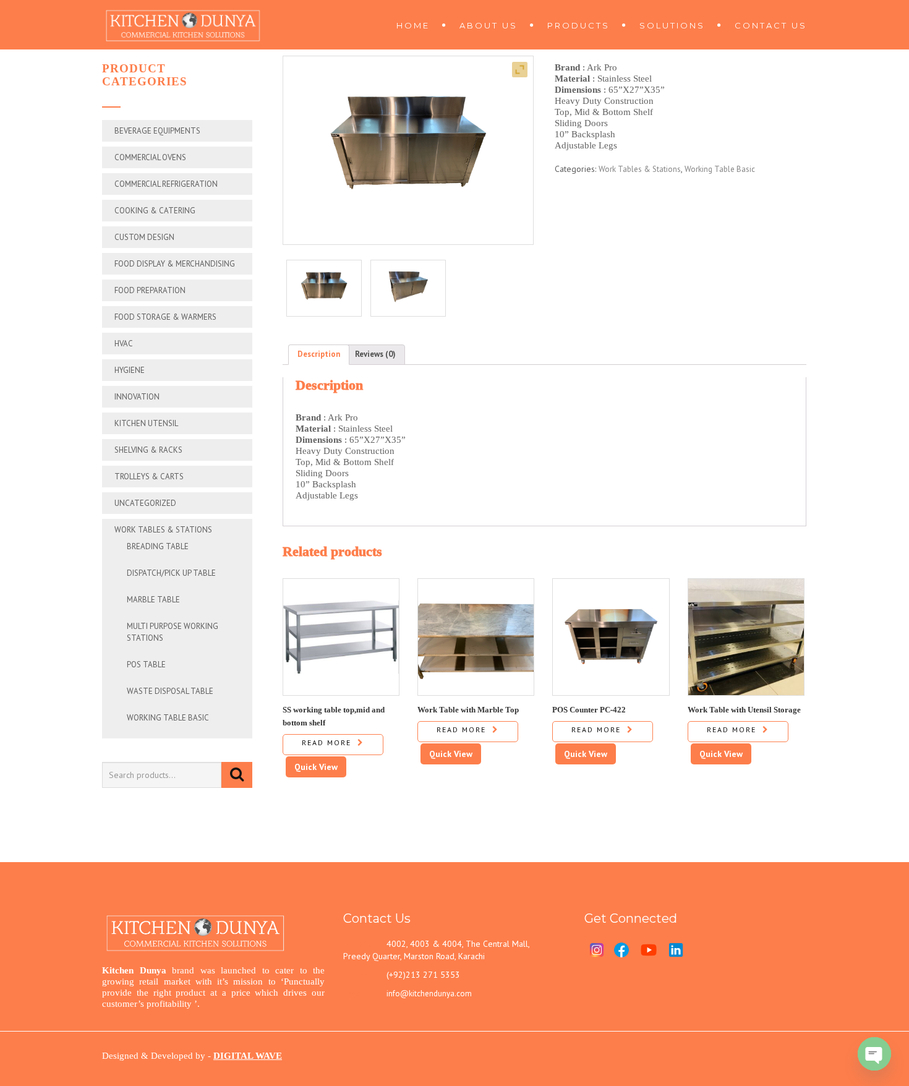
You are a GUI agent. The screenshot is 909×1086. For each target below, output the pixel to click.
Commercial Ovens (150, 157)
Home (413, 25)
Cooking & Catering (154, 210)
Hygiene (129, 370)
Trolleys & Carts (149, 476)
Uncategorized (145, 503)
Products (578, 25)
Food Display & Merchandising (174, 264)
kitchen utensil (146, 423)
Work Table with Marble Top (468, 709)
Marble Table (153, 599)
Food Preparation (150, 290)
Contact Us (771, 25)
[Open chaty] (874, 1054)
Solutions (672, 25)
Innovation (137, 396)
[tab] (318, 354)
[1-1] (324, 288)
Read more (326, 742)
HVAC (123, 343)
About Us (488, 25)
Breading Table (158, 546)
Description (318, 354)
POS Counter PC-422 (589, 709)
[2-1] (408, 288)
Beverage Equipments (157, 131)
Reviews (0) (375, 354)
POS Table (146, 664)
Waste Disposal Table (170, 691)
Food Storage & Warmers (165, 317)
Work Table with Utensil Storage (744, 709)
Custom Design (144, 237)
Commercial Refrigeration (166, 184)
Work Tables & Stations (163, 529)
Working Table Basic (168, 717)
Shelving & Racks (148, 450)
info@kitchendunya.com (429, 993)
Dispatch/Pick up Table (171, 573)
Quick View (316, 766)
